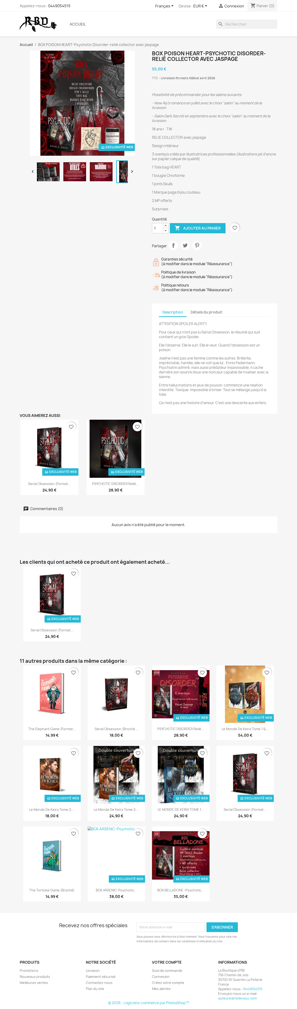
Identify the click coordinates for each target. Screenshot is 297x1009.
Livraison (93, 970)
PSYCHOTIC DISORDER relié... (115, 483)
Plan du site (95, 988)
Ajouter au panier (198, 228)
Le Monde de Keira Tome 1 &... (245, 729)
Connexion (161, 976)
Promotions (29, 970)
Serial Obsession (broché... (116, 729)
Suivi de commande (167, 970)
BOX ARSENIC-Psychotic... (116, 890)
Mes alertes (161, 988)
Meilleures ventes (34, 982)
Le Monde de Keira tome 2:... (51, 809)
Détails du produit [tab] (206, 312)
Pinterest (197, 245)
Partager (173, 245)
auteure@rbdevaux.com (237, 998)
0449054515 (59, 5)
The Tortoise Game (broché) (51, 890)
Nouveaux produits (35, 976)
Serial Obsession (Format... (49, 483)
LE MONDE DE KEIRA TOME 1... (181, 809)
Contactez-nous (99, 982)
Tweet (185, 245)
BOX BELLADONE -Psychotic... (180, 890)
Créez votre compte (168, 982)
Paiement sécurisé (101, 976)
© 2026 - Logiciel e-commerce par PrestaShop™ (148, 1002)
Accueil (78, 24)
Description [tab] (172, 312)
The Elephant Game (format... (52, 729)
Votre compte (167, 962)
